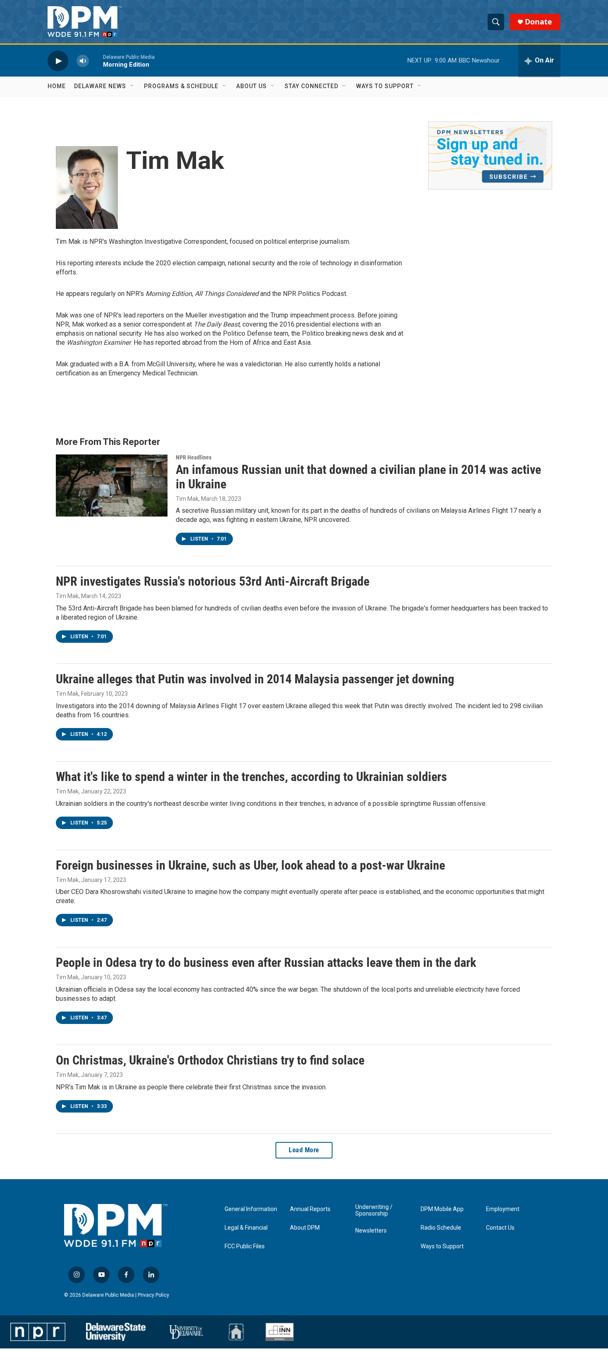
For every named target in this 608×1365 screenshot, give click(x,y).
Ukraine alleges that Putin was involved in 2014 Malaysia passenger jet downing (255, 679)
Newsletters (371, 1231)
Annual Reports (310, 1209)
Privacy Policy (153, 1295)
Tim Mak (187, 498)
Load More (304, 1150)
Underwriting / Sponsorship (374, 1210)
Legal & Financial (246, 1228)
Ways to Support (385, 86)
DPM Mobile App (442, 1209)
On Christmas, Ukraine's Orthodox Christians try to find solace (210, 1060)
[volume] (83, 60)
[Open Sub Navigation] (132, 86)
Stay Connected (311, 86)
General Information (251, 1209)
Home (57, 86)
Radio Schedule (441, 1228)
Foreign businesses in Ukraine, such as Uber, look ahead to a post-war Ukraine (250, 865)
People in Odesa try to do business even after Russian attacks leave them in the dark (266, 962)
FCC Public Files (245, 1246)
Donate (538, 21)
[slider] (96, 60)
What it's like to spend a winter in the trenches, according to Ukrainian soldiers (251, 776)
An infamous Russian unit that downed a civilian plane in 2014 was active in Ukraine (358, 476)
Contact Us (500, 1228)
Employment (502, 1209)
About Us (251, 86)
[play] (58, 60)
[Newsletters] (490, 155)
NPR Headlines (193, 457)
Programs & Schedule (181, 86)
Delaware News (100, 86)
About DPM (305, 1228)
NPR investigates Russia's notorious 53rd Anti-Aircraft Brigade (212, 581)
